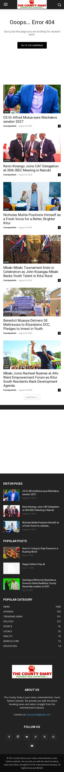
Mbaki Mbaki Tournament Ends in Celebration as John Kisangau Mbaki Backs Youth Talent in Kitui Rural (30, 272)
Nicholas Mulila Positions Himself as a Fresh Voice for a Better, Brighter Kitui (32, 219)
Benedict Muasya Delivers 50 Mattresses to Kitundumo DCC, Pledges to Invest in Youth (26, 325)
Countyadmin (9, 126)
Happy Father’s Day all (33, 564)
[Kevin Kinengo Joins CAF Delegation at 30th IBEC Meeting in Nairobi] (32, 147)
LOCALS (7, 160)
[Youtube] (32, 746)
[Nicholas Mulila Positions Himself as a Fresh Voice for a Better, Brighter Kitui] (32, 196)
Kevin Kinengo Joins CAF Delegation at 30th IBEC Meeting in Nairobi (31, 168)
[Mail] (26, 737)
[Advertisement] (32, 441)
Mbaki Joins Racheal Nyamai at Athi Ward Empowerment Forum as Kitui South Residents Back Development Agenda (30, 379)
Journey (7, 315)
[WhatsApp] (53, 737)
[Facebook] (9, 737)
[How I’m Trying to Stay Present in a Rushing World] (11, 552)
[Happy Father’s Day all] (11, 568)
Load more (31, 397)
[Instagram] (18, 736)
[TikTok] (35, 737)
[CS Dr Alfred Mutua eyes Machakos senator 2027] (32, 99)
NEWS (6, 112)
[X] (44, 737)
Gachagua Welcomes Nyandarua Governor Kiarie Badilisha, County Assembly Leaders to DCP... (39, 583)
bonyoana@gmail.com (38, 714)
